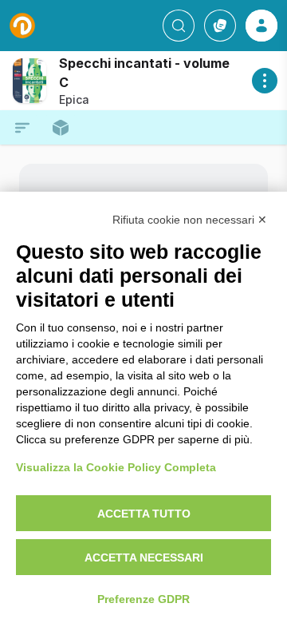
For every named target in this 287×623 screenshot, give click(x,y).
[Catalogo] (220, 26)
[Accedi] (261, 26)
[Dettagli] (264, 80)
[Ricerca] (179, 26)
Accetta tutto (144, 513)
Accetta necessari (144, 557)
